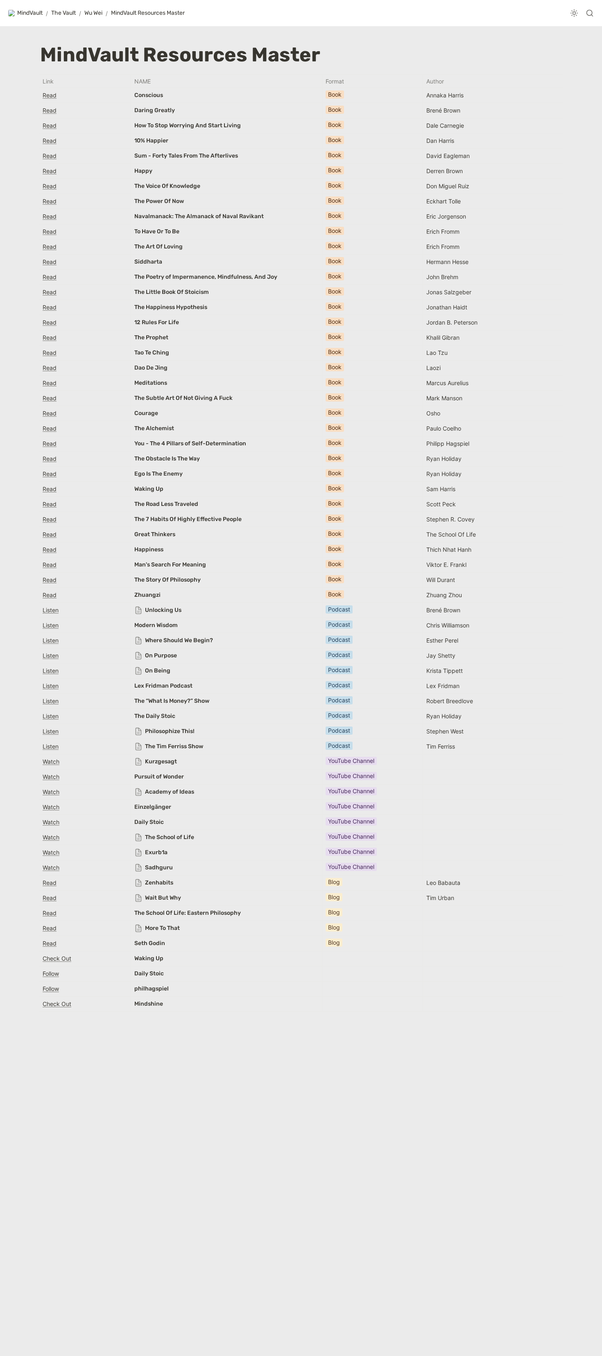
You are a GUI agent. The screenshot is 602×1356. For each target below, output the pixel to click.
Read (50, 95)
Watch (51, 761)
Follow (51, 973)
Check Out (57, 958)
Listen (51, 610)
